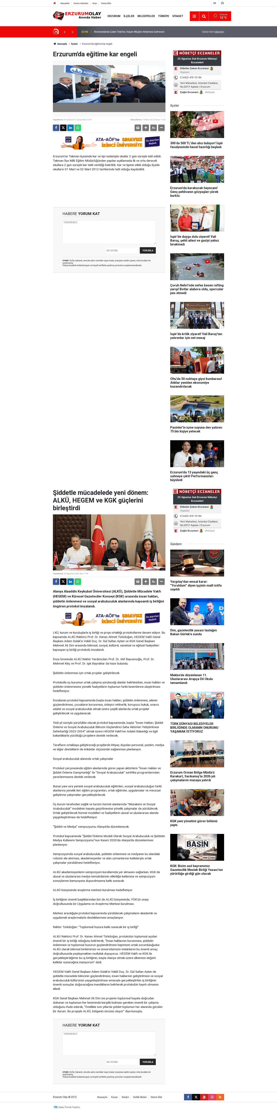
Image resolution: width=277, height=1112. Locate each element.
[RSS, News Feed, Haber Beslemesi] (220, 1097)
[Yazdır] (138, 128)
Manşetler (65, 3)
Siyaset (177, 16)
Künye (114, 1097)
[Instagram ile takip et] (212, 1097)
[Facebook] (56, 128)
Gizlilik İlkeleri (140, 1097)
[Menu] (194, 16)
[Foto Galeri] (222, 3)
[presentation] (64, 32)
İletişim (125, 1097)
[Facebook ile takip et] (188, 1097)
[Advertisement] (37, 85)
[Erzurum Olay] (77, 15)
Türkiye (163, 16)
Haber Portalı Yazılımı (69, 1107)
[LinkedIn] (70, 128)
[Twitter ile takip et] (196, 1097)
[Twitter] (63, 128)
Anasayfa (62, 44)
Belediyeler (146, 16)
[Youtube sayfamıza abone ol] (204, 1097)
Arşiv (94, 3)
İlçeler (129, 16)
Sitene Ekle (106, 3)
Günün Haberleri (81, 3)
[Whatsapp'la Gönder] (78, 128)
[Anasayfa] (54, 3)
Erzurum (114, 16)
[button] (146, 128)
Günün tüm (213, 31)
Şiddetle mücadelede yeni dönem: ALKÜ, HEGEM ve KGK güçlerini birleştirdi (136, 31)
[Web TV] (214, 3)
